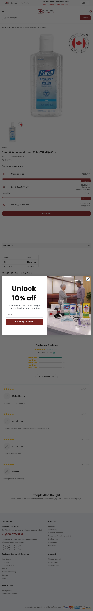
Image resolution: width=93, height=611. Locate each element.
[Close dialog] (88, 279)
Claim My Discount (24, 322)
